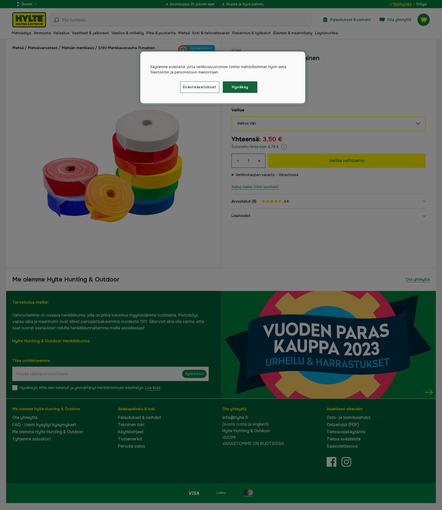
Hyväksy (240, 87)
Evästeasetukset (200, 87)
